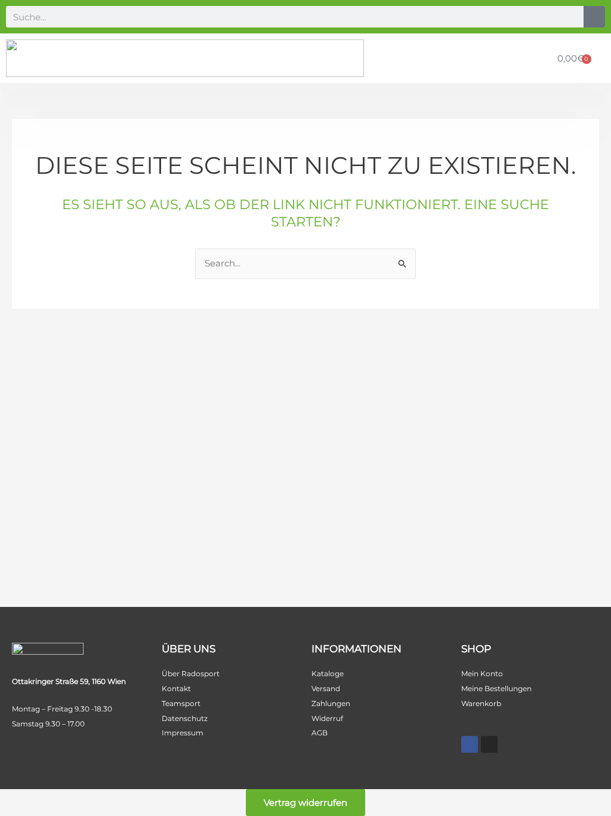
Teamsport (181, 703)
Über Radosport (191, 673)
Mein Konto (482, 673)
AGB (319, 732)
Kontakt (176, 688)
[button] (536, 58)
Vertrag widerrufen (305, 802)
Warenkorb (481, 703)
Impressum (182, 732)
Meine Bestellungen (496, 688)
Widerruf (327, 718)
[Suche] (594, 16)
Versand (325, 688)
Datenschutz (185, 718)
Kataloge (327, 673)
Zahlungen (330, 703)
